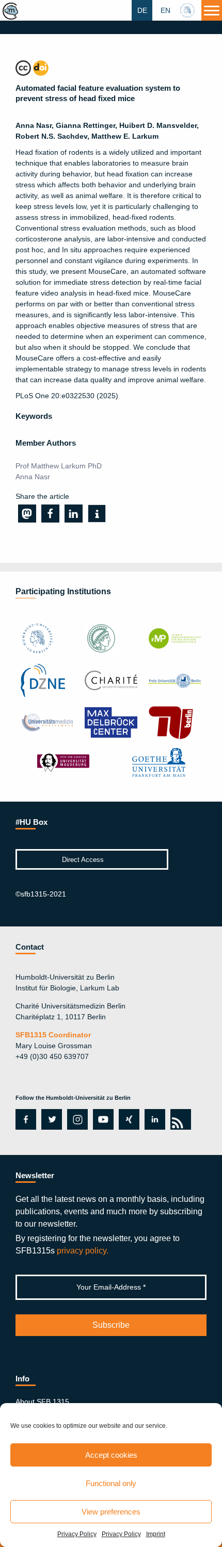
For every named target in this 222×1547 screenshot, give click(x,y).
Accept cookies (111, 1455)
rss (178, 1119)
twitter (51, 1119)
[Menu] (211, 10)
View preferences (111, 1511)
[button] (27, 513)
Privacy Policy (77, 1534)
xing (126, 1119)
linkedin (155, 1119)
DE (142, 10)
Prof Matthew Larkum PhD (58, 466)
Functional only (111, 1483)
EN (165, 10)
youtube (101, 1119)
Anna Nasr (32, 477)
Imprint (155, 1534)
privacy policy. (82, 1250)
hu (188, 10)
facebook (24, 1119)
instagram (76, 1119)
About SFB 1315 (42, 1401)
